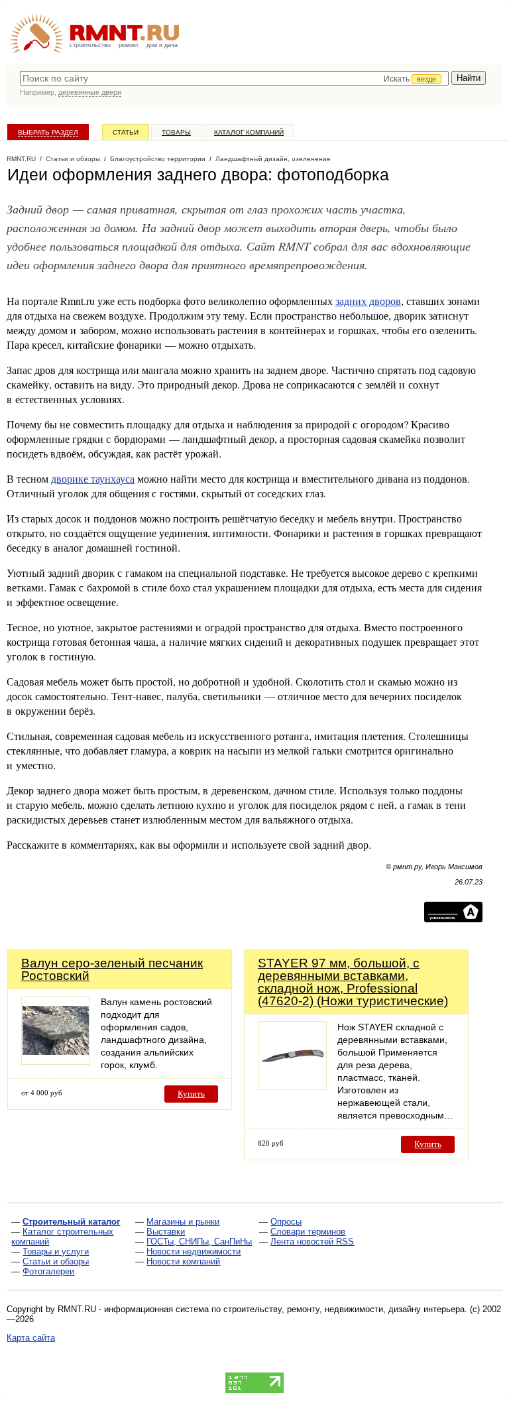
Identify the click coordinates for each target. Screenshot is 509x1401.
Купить (191, 1094)
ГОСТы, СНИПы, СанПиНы (199, 1242)
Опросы (286, 1222)
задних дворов (368, 301)
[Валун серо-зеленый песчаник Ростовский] (55, 1061)
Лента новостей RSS (312, 1242)
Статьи (126, 132)
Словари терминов (307, 1232)
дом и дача (162, 45)
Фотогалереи (48, 1271)
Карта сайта (31, 1338)
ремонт (129, 45)
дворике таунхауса (93, 478)
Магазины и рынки (182, 1222)
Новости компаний (183, 1261)
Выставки (165, 1232)
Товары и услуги (56, 1251)
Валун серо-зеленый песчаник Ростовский (112, 969)
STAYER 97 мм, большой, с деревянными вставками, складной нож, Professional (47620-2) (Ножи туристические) (353, 982)
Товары (176, 132)
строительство (90, 45)
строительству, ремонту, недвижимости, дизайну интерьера (344, 1309)
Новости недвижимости (193, 1251)
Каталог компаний (249, 132)
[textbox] (234, 78)
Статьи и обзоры (56, 1261)
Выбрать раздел (48, 132)
